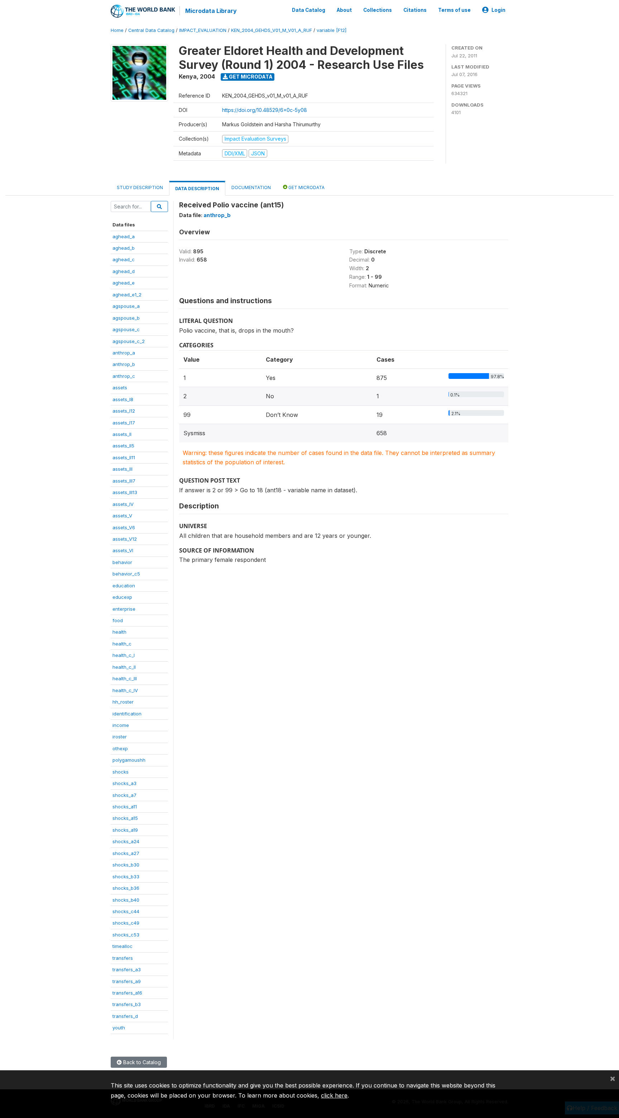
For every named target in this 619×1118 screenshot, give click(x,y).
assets (119, 387)
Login (498, 10)
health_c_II (124, 667)
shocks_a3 (124, 783)
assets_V (122, 515)
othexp (120, 748)
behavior (122, 562)
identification (126, 714)
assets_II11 (123, 457)
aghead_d (123, 271)
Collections (377, 10)
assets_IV (123, 504)
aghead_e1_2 (126, 294)
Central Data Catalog (151, 30)
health (119, 632)
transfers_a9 (126, 981)
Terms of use (454, 10)
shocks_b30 (125, 865)
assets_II (121, 434)
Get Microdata (250, 77)
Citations (415, 10)
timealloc (122, 946)
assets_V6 (123, 527)
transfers (122, 958)
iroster (119, 736)
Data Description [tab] (197, 188)
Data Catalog (308, 10)
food (117, 620)
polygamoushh (128, 760)
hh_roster (123, 702)
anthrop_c (123, 376)
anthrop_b (123, 364)
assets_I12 (123, 411)
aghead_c (123, 259)
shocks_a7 (124, 795)
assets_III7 (123, 481)
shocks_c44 (125, 911)
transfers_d (125, 1016)
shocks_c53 (125, 935)
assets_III (122, 469)
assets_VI (122, 550)
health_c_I (123, 655)
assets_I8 (122, 399)
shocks (120, 772)
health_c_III (124, 678)
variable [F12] (331, 30)
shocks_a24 (125, 841)
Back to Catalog (141, 1062)
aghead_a (123, 236)
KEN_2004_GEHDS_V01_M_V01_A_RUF (271, 30)
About (344, 10)
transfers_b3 (126, 1004)
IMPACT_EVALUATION (202, 30)
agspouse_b (126, 318)
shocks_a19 (125, 830)
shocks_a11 (124, 806)
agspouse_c (126, 329)
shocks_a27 (125, 853)
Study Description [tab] (140, 187)
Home (117, 30)
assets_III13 (124, 492)
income (120, 725)
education (123, 585)
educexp (122, 597)
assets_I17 (123, 423)
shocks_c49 (125, 923)
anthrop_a (123, 353)
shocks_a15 (125, 818)
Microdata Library (211, 10)
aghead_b (123, 248)
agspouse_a (126, 306)
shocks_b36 (125, 888)
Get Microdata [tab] (306, 187)
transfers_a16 (127, 993)
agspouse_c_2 (128, 341)
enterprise (123, 609)
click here (334, 1095)
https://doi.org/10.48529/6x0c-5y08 (264, 110)
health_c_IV (125, 690)
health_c (121, 644)
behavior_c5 (126, 574)
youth (118, 1027)
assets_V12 (124, 539)
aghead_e (123, 283)
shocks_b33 (125, 876)
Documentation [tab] (251, 187)
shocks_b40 (125, 900)
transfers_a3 (126, 969)
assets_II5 (123, 445)
